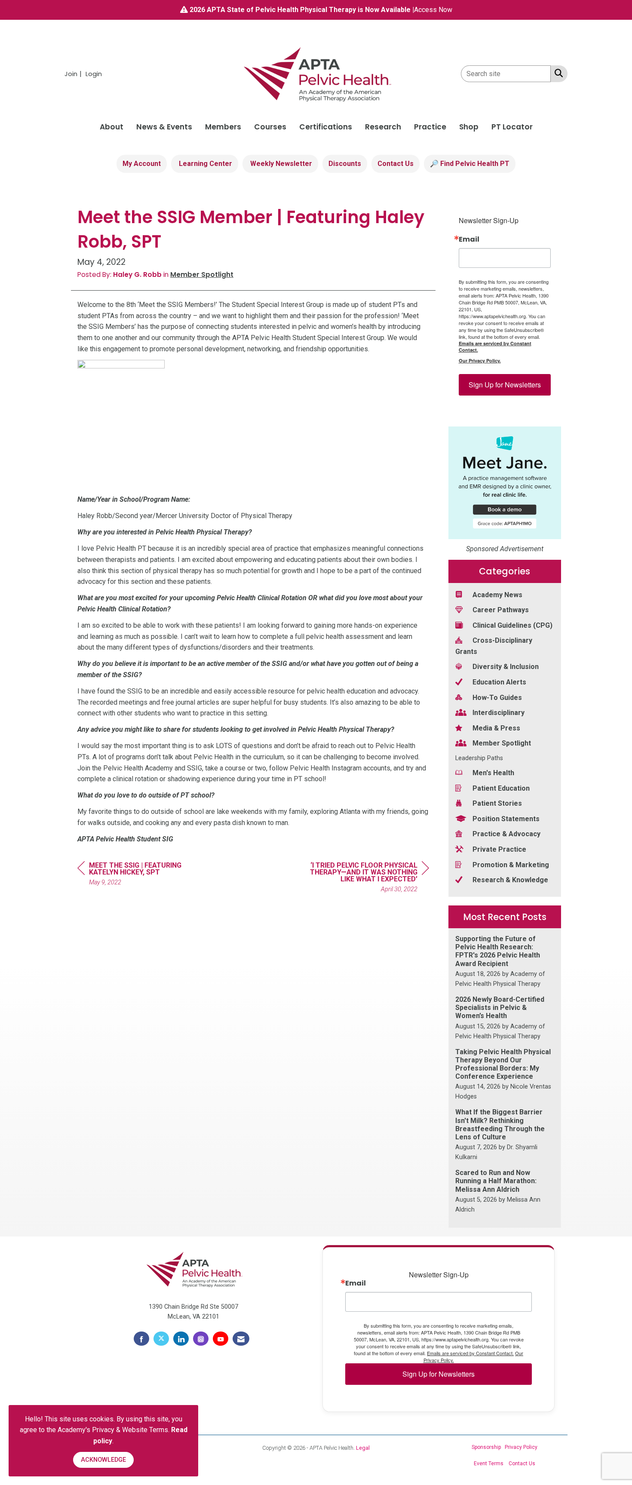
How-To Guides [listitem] (497, 697)
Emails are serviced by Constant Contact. (495, 346)
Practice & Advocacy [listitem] (506, 834)
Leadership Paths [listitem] (479, 758)
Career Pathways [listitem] (500, 610)
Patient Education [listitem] (501, 788)
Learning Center (204, 164)
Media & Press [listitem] (496, 728)
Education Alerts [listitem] (499, 682)
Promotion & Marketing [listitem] (510, 865)
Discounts (344, 164)
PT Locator (512, 127)
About (111, 127)
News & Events (164, 127)
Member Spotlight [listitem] (501, 743)
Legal (363, 1448)
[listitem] (74, 74)
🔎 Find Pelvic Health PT (469, 164)
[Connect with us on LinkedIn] (181, 1339)
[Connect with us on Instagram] (201, 1339)
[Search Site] (557, 73)
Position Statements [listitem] (506, 819)
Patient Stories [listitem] (497, 803)
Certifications (325, 127)
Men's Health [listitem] (493, 773)
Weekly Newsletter (280, 164)
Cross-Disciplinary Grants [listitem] (493, 646)
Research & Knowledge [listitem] (510, 880)
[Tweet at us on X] (161, 1339)
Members (223, 127)
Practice (430, 127)
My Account (142, 164)
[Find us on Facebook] (141, 1339)
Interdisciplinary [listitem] (498, 713)
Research (383, 127)
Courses (270, 127)
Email (469, 239)
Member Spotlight (201, 274)
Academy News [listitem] (497, 595)
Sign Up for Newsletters (505, 385)
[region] (364, 878)
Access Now (433, 10)
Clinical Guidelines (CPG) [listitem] (512, 625)
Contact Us (395, 164)
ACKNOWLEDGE (103, 1460)
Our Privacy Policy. (480, 360)
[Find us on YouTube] (220, 1339)
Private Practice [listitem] (499, 849)
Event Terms (488, 1463)
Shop (469, 127)
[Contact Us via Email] (241, 1339)
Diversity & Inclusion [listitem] (505, 667)
